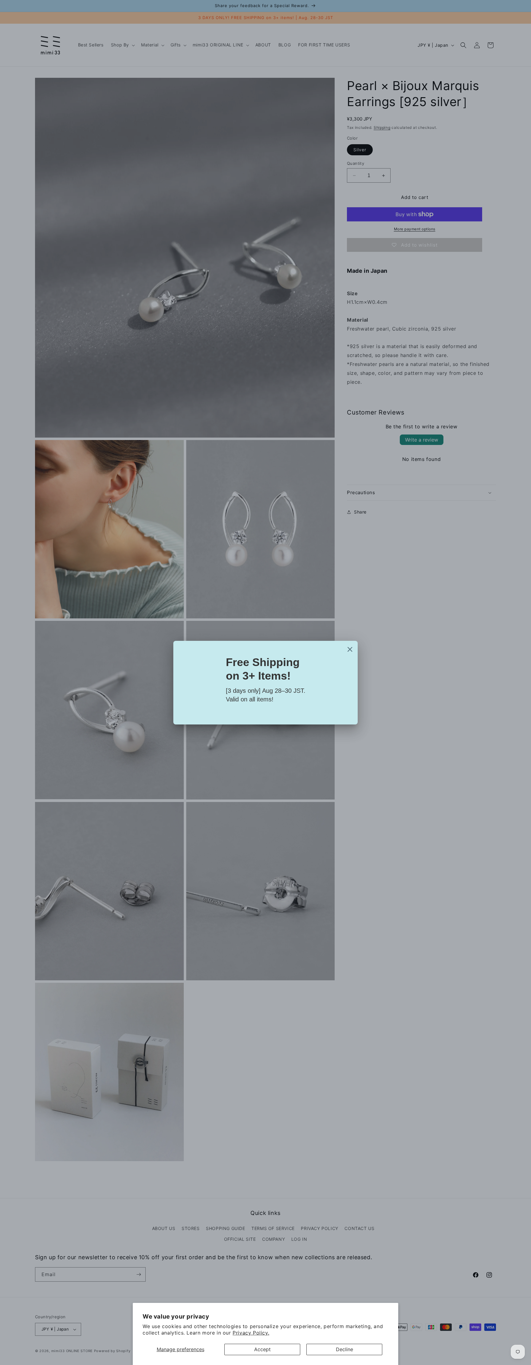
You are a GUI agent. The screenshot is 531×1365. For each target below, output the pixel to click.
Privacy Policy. (251, 1333)
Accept (262, 1349)
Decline (344, 1349)
